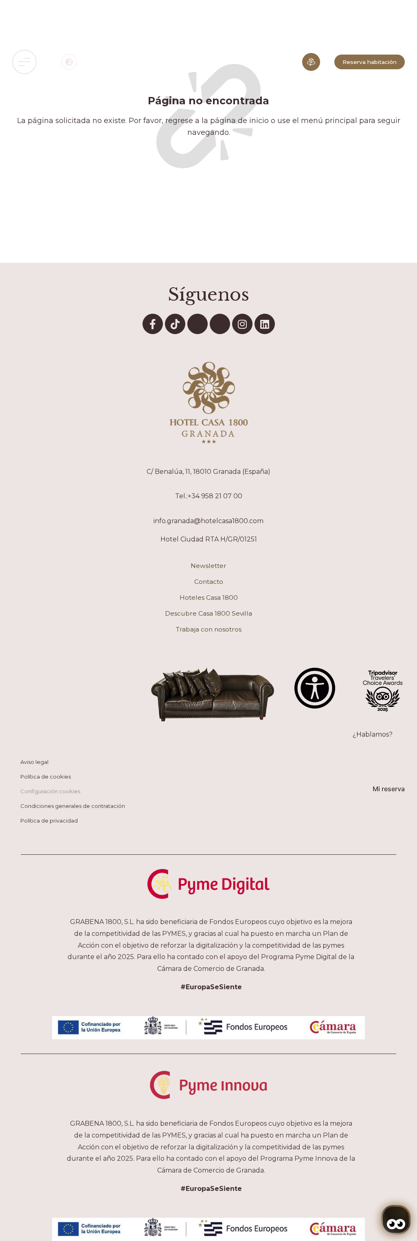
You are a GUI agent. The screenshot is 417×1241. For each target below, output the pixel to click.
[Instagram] (242, 324)
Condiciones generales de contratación (72, 806)
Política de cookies (45, 776)
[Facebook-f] (153, 324)
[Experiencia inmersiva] (311, 62)
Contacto (208, 581)
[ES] (69, 62)
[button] (24, 62)
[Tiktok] (175, 324)
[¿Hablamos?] (401, 731)
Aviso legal (34, 762)
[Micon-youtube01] (197, 324)
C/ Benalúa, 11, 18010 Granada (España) (208, 471)
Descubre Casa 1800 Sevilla (208, 613)
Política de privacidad (49, 820)
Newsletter (208, 566)
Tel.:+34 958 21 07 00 (208, 496)
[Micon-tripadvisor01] (220, 324)
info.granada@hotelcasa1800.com (208, 521)
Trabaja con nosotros (208, 629)
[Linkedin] (265, 324)
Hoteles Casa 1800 (209, 597)
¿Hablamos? (373, 734)
